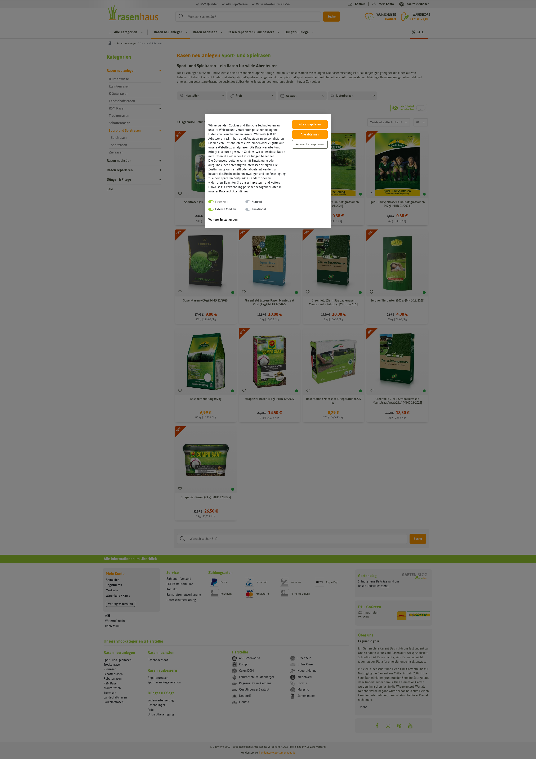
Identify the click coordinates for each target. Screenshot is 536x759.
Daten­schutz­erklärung (234, 191)
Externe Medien (225, 209)
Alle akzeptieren (310, 124)
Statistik (257, 202)
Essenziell (221, 202)
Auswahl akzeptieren (310, 144)
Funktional (259, 209)
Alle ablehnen (310, 134)
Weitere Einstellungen (223, 219)
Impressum (257, 182)
